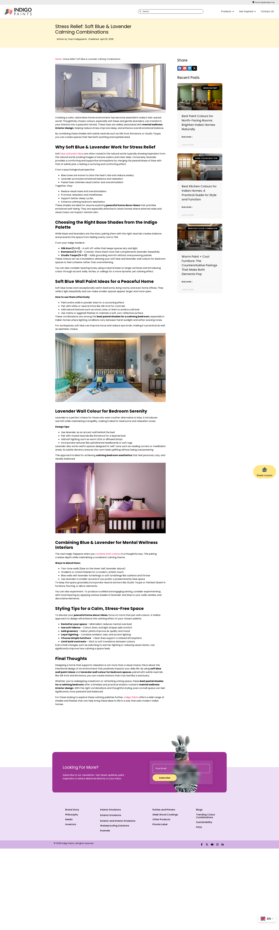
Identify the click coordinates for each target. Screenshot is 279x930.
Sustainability (204, 822)
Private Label (159, 824)
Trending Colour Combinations (205, 816)
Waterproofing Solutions (114, 825)
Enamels (105, 830)
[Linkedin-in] (222, 844)
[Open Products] (233, 11)
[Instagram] (217, 844)
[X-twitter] (207, 844)
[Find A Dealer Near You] (253, 2)
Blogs (199, 809)
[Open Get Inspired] (255, 11)
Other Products (161, 819)
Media (69, 819)
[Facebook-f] (201, 844)
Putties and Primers (163, 809)
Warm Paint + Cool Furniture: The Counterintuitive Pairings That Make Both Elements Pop (199, 265)
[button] (179, 68)
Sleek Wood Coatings (165, 814)
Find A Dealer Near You (265, 2)
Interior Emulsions (110, 809)
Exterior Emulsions (110, 815)
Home (58, 59)
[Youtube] (212, 844)
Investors (70, 824)
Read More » (187, 137)
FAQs (199, 827)
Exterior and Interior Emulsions (117, 821)
